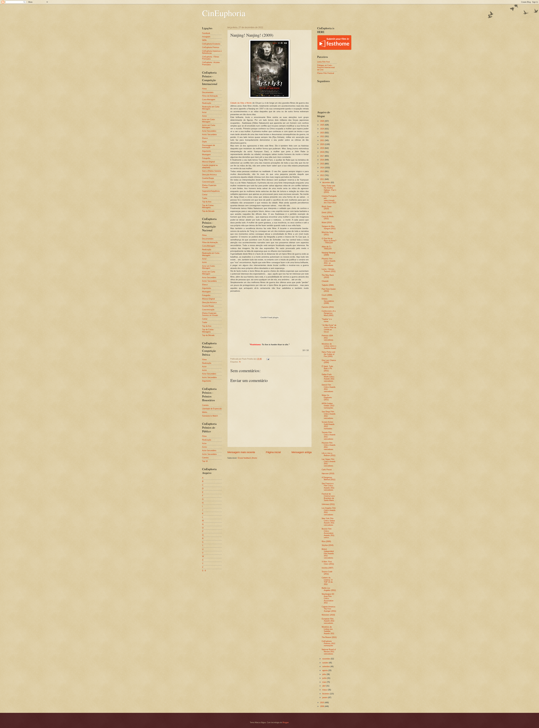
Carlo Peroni (327, 470)
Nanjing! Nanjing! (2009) (328, 254)
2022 (322, 136)
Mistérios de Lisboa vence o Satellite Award (329, 346)
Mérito (204, 412)
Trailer (204, 198)
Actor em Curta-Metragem (208, 120)
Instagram (206, 37)
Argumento (206, 151)
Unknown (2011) (328, 504)
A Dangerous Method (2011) (328, 478)
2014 (322, 168)
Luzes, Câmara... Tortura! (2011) (329, 270)
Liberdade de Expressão (212, 409)
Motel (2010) (327, 222)
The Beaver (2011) (329, 637)
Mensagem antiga (302, 452)
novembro (326, 659)
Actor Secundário (209, 131)
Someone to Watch (210, 416)
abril (324, 686)
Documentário (207, 92)
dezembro (326, 182)
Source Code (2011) (327, 573)
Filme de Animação (210, 96)
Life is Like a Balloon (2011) (328, 454)
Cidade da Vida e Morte (241, 103)
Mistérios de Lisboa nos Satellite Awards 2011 (328, 630)
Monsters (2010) (328, 615)
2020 (322, 144)
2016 (322, 160)
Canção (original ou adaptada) (210, 166)
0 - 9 (204, 571)
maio (324, 682)
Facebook (206, 33)
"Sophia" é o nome (327, 320)
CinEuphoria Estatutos (211, 44)
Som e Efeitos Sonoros (211, 171)
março (325, 690)
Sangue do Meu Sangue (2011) (328, 227)
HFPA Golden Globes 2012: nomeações (328, 405)
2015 (322, 164)
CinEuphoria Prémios (210, 47)
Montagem (206, 155)
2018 (322, 152)
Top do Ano (206, 202)
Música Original (208, 162)
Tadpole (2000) (328, 285)
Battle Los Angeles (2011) (329, 589)
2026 (322, 121)
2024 (322, 129)
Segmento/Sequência (211, 191)
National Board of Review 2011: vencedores (329, 651)
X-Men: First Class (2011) (328, 563)
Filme (204, 89)
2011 (322, 179)
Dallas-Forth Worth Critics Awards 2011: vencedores (328, 377)
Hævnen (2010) (328, 473)
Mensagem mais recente (241, 452)
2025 (322, 125)
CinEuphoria (223, 13)
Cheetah (325, 281)
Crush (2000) (327, 295)
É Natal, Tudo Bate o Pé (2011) (327, 368)
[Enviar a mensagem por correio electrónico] (268, 359)
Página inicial (273, 452)
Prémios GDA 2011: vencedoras (327, 338)
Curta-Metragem (208, 100)
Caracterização (208, 182)
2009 (322, 706)
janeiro (325, 697)
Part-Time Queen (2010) (329, 290)
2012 (322, 175)
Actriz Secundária (209, 134)
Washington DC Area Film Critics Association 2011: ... (328, 598)
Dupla (204, 142)
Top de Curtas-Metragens (208, 206)
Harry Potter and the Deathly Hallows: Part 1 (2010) (329, 189)
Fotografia (206, 158)
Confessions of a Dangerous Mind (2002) (328, 313)
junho (324, 678)
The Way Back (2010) (328, 276)
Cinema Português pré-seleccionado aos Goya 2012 (329, 199)
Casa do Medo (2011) (328, 217)
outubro (325, 663)
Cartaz (204, 195)
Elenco (205, 138)
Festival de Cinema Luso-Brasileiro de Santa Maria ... (329, 497)
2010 (322, 702)
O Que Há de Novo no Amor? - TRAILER (329, 240)
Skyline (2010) (327, 545)
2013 (322, 171)
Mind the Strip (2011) (327, 233)
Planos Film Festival (325, 73)
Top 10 (205, 461)
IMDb (204, 40)
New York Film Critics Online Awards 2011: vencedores (328, 521)
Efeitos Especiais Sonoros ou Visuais (210, 314)
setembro (326, 666)
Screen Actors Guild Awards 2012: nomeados (328, 425)
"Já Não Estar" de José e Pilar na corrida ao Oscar (329, 328)
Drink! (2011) (327, 212)
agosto (325, 670)
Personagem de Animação (208, 146)
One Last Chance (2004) (329, 361)
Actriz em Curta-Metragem (208, 126)
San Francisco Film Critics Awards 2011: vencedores (328, 486)
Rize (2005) (326, 541)
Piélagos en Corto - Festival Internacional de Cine (326, 67)
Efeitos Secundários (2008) (328, 301)
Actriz (204, 116)
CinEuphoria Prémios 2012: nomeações (329, 643)
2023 (322, 133)
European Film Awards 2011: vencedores (328, 621)
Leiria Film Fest (323, 62)
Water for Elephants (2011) (327, 397)
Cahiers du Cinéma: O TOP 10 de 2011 (327, 581)
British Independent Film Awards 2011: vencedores (328, 553)
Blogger (286, 722)
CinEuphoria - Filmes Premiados (210, 58)
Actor (204, 112)
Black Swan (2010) (326, 207)
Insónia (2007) (327, 568)
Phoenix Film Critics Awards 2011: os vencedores (328, 262)
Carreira (205, 405)
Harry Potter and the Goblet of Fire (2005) (328, 354)
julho (324, 674)
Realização (206, 103)
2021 (322, 140)
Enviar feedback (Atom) (247, 458)
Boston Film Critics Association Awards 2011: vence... (328, 533)
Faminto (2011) (328, 307)
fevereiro (326, 694)
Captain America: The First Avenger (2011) (329, 609)
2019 (322, 148)
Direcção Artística (209, 175)
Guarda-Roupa (208, 178)
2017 (322, 156)
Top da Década (208, 211)
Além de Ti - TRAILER (327, 248)
